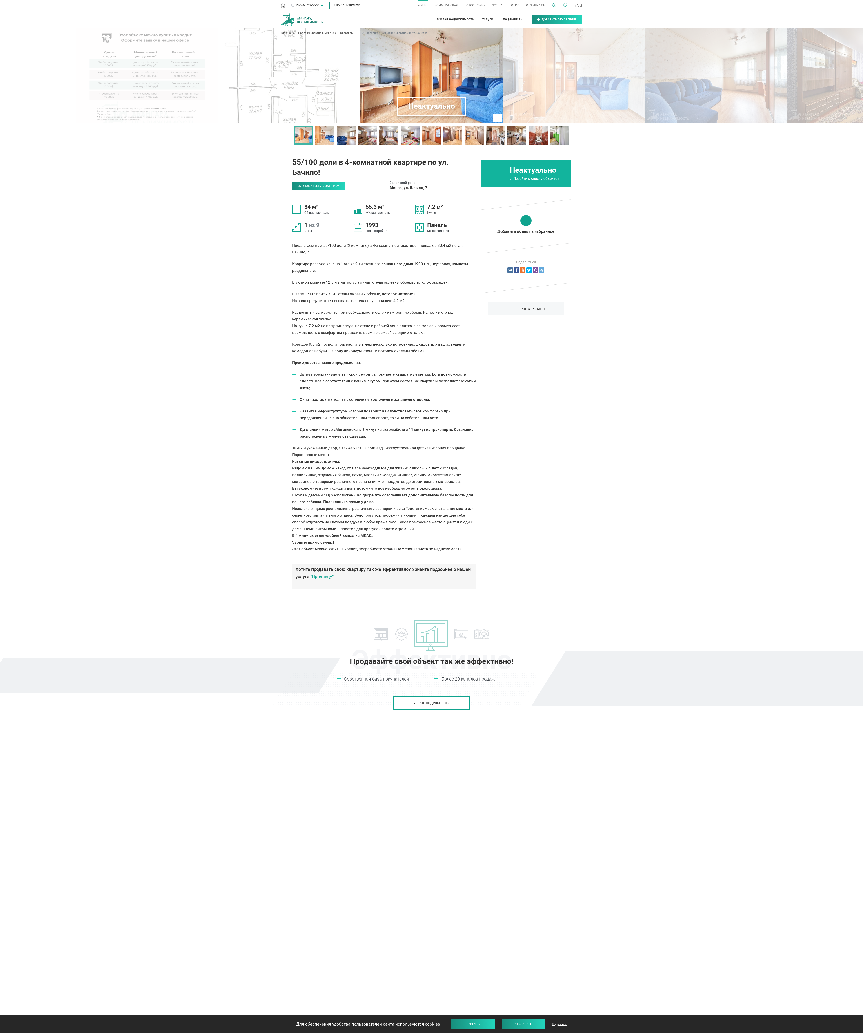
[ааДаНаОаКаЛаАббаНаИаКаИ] (522, 270)
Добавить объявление (559, 19)
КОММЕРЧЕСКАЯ (446, 5)
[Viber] (535, 270)
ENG (578, 5)
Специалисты (512, 19)
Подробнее (559, 1024)
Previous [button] (289, 135)
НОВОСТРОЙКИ (474, 5)
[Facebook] (516, 270)
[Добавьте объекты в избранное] (565, 5)
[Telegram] (541, 270)
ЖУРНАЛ (498, 5)
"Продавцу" (322, 576)
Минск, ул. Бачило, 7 (408, 187)
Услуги (487, 19)
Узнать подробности (432, 703)
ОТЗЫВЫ (535, 5)
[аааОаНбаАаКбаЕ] (510, 270)
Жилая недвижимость (455, 19)
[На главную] (283, 5)
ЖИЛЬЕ (423, 5)
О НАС (515, 5)
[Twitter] (529, 270)
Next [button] (573, 135)
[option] (303, 135)
